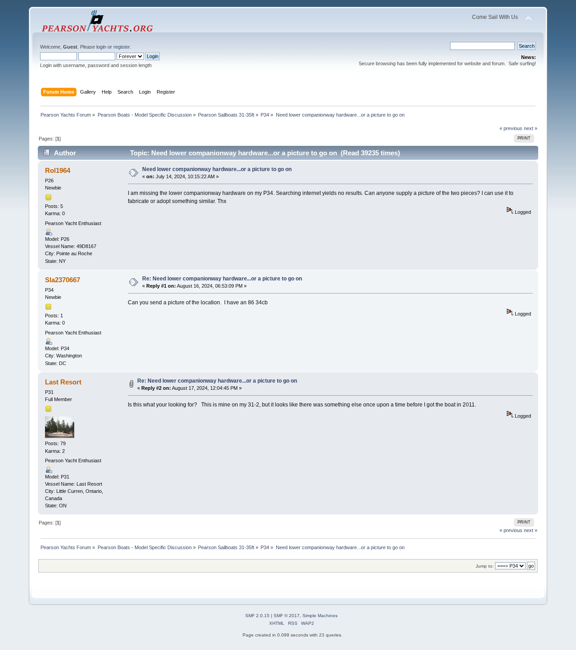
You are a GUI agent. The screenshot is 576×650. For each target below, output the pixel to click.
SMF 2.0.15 (257, 615)
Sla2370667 (62, 280)
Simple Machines (320, 615)
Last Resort (63, 382)
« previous (511, 128)
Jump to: (485, 566)
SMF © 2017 (287, 615)
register (121, 47)
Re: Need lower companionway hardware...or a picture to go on (222, 278)
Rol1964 (57, 170)
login (101, 47)
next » (530, 128)
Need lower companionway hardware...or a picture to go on (217, 169)
